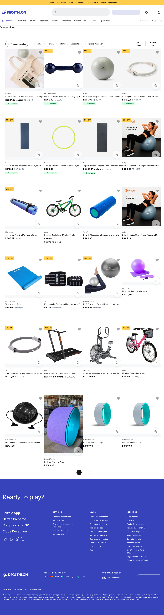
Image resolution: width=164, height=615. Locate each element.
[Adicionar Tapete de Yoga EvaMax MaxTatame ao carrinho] (39, 224)
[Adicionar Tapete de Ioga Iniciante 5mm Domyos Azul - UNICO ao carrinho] (39, 154)
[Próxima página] (90, 472)
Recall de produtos (134, 543)
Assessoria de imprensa (137, 528)
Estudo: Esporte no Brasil (137, 560)
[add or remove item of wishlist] (40, 52)
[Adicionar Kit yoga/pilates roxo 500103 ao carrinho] (156, 280)
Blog (91, 550)
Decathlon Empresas (135, 531)
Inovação (130, 520)
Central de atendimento (100, 517)
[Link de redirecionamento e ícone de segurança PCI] (109, 578)
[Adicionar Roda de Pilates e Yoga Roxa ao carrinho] (78, 451)
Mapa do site (95, 546)
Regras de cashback (98, 535)
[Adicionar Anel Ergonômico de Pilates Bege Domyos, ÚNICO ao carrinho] (156, 85)
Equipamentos (80, 21)
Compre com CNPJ (16, 525)
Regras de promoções (99, 539)
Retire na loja (58, 534)
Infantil (55, 21)
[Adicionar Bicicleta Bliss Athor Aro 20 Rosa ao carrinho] (156, 362)
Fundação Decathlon (135, 524)
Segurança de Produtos (136, 556)
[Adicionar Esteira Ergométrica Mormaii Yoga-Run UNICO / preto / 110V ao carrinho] (78, 362)
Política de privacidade (12, 589)
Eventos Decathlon (98, 543)
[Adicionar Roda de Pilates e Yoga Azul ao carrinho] (156, 431)
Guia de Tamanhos (61, 530)
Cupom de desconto (98, 524)
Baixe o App (11, 513)
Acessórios (66, 21)
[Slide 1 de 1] (24, 68)
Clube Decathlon (15, 531)
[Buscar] (54, 12)
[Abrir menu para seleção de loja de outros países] (149, 577)
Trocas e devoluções (98, 531)
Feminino (32, 21)
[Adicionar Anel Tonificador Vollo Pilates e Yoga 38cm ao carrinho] (39, 362)
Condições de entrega (99, 520)
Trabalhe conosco (134, 546)
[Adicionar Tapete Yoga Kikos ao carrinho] (39, 293)
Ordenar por (152, 43)
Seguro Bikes (58, 520)
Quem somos (132, 517)
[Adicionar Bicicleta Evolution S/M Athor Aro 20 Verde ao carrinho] (78, 224)
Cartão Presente (14, 519)
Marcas (93, 21)
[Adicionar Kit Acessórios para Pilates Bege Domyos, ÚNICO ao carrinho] (39, 85)
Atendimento (144, 21)
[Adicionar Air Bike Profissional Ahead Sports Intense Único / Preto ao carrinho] (117, 362)
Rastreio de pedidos (98, 528)
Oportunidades (106, 21)
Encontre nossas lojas (62, 517)
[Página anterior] (73, 472)
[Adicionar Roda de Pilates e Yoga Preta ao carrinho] (117, 431)
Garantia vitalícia (134, 539)
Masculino (43, 21)
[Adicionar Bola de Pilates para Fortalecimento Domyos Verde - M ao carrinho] (117, 85)
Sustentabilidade (134, 535)
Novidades (21, 21)
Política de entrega (33, 589)
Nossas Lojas (157, 21)
